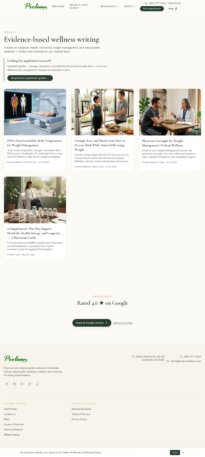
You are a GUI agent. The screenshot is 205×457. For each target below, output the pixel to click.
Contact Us (9, 414)
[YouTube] (22, 384)
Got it (174, 452)
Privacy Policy (79, 419)
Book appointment (152, 8)
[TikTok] (37, 384)
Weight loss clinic (79, 6)
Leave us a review (123, 322)
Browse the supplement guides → (30, 78)
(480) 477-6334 (157, 3)
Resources (108, 6)
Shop (170, 8)
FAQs (6, 419)
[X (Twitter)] (30, 384)
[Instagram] (14, 384)
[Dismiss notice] (183, 452)
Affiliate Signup (12, 434)
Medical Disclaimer (81, 409)
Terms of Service (81, 414)
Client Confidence (13, 429)
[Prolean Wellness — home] (36, 6)
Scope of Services (14, 424)
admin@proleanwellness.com (185, 361)
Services (58, 6)
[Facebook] (7, 384)
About (128, 6)
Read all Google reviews (90, 322)
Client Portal (174, 3)
